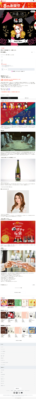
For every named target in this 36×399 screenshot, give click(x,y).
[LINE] (17, 393)
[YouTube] (21, 393)
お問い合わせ (17, 388)
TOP (1, 8)
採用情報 (15, 390)
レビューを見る (12, 54)
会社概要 (12, 390)
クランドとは (7, 390)
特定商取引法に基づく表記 (20, 390)
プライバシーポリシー (27, 390)
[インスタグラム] (14, 393)
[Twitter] (19, 393)
